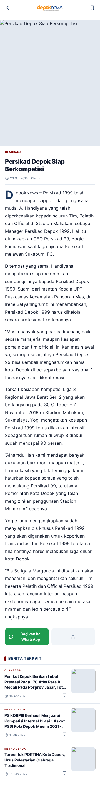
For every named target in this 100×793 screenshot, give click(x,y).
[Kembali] (7, 7)
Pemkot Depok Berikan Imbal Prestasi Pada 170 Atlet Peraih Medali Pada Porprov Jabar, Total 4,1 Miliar (35, 684)
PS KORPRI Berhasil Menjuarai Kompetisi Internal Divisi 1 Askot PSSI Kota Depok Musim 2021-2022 (34, 723)
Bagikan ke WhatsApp (31, 637)
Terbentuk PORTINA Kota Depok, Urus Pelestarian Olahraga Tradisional (34, 760)
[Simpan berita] (92, 7)
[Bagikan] (73, 636)
